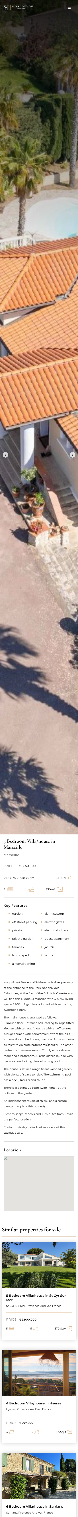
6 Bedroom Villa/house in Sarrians (34, 1507)
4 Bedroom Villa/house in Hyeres (33, 1403)
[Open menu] (69, 7)
